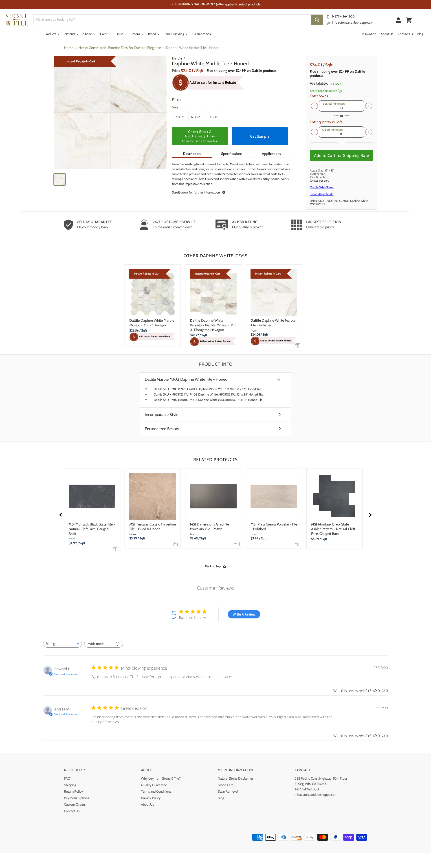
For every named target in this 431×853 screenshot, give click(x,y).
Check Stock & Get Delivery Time (200, 136)
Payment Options (76, 798)
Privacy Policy (151, 798)
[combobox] (62, 644)
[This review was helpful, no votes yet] (375, 690)
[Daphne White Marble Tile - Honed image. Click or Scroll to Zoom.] (110, 112)
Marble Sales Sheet (322, 187)
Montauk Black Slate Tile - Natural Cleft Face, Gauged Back (92, 529)
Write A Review (244, 614)
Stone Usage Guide (321, 194)
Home (68, 48)
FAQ (67, 778)
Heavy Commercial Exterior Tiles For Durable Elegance (119, 48)
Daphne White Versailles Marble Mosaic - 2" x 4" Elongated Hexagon (213, 325)
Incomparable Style (161, 414)
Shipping (70, 785)
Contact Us (71, 811)
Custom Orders (75, 804)
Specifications (231, 154)
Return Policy (73, 791)
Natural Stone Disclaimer (235, 778)
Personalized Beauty (162, 428)
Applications (271, 154)
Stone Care (225, 785)
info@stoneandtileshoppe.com (352, 22)
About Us (147, 804)
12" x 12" (179, 117)
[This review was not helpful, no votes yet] (383, 690)
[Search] (317, 20)
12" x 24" (196, 117)
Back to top (213, 566)
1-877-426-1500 (343, 16)
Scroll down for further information (196, 192)
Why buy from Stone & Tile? (161, 778)
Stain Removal (228, 791)
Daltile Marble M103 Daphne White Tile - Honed (186, 379)
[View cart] (408, 20)
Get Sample (259, 136)
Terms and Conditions (156, 791)
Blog (221, 798)
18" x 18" (213, 117)
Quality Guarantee (154, 785)
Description (192, 154)
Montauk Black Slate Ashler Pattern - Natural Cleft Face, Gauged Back (333, 529)
